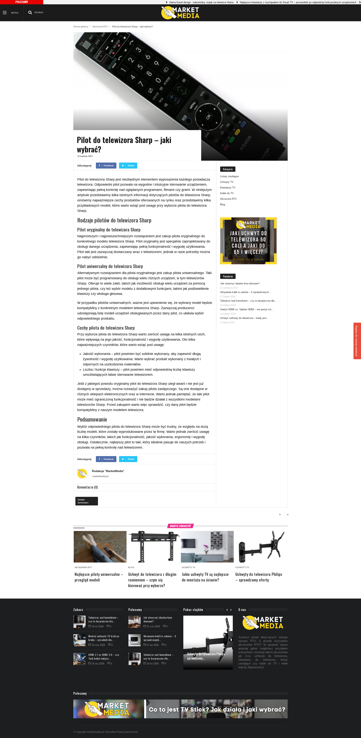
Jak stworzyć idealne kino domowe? (239, 283)
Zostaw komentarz (83, 501)
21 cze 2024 (154, 626)
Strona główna (80, 26)
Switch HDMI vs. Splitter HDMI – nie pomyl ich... (247, 309)
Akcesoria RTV (100, 26)
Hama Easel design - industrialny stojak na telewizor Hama (188, 2)
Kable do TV (227, 193)
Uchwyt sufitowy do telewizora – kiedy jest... (244, 318)
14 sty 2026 (98, 663)
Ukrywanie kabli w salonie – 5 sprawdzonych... (245, 292)
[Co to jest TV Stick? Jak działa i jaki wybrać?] (180, 709)
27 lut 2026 (153, 645)
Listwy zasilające (229, 176)
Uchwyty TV (227, 182)
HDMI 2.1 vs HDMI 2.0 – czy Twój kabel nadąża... (103, 656)
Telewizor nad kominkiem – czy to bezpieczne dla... (248, 300)
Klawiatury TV (227, 187)
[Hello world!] (208, 617)
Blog (222, 204)
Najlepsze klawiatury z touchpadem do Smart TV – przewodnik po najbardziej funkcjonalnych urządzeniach (285, 2)
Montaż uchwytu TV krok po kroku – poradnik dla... (103, 638)
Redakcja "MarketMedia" (108, 471)
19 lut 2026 (98, 626)
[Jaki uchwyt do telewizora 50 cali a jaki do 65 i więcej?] (248, 240)
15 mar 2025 (99, 645)
